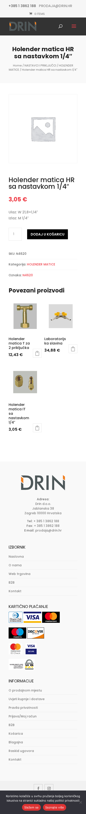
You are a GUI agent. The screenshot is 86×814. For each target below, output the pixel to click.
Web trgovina (19, 574)
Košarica (16, 733)
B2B (12, 582)
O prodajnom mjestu (25, 690)
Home (17, 65)
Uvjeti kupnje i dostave (27, 699)
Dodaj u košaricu (47, 234)
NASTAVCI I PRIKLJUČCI (40, 65)
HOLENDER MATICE (41, 264)
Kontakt (15, 591)
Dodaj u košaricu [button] (37, 353)
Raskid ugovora (21, 751)
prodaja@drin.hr (48, 530)
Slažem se (31, 807)
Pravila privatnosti (23, 707)
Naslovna (16, 556)
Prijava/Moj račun (23, 716)
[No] (80, 802)
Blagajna (16, 742)
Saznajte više (54, 807)
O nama (15, 565)
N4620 (27, 275)
